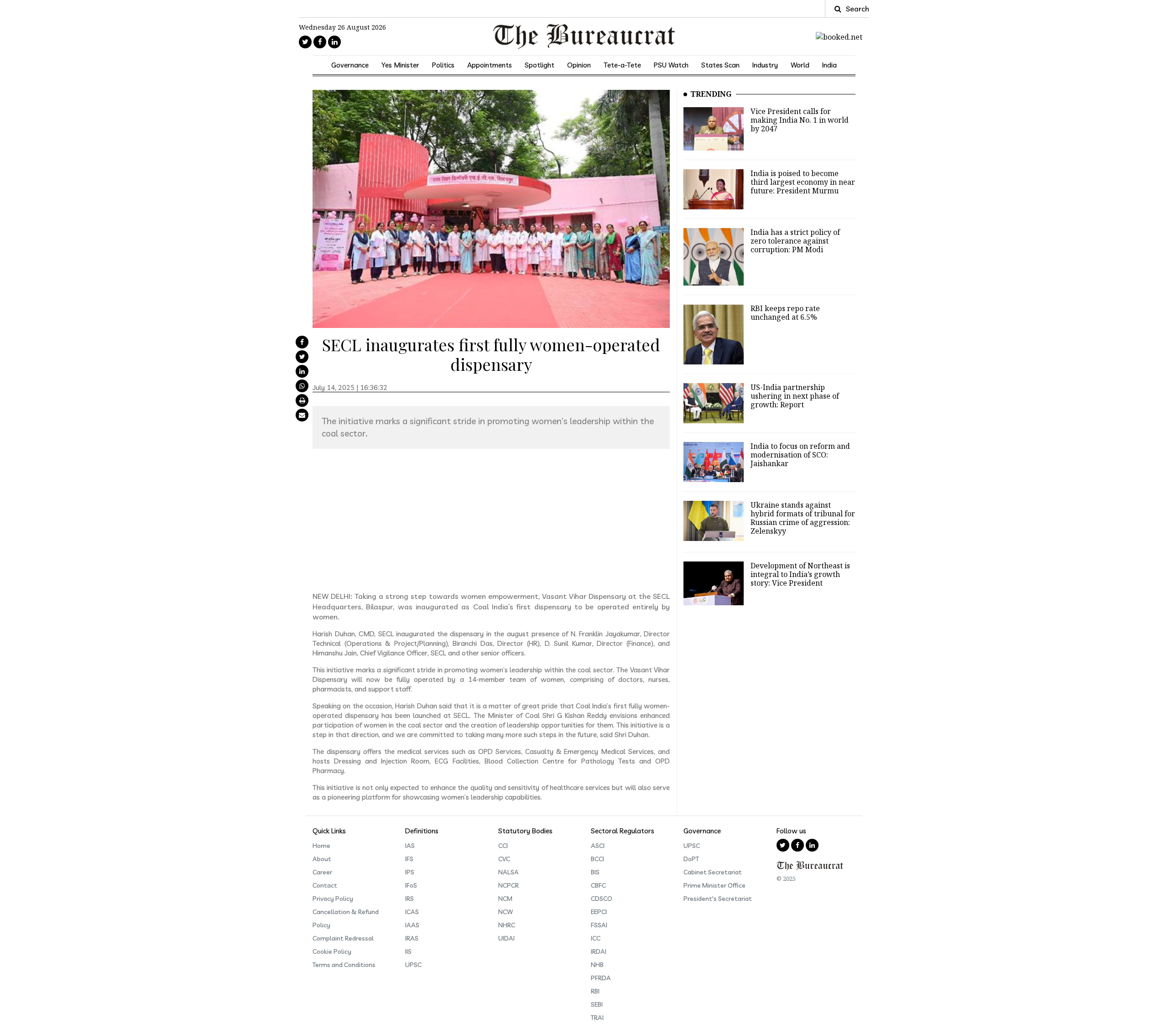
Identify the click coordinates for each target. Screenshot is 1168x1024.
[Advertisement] (491, 520)
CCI (503, 846)
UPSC (413, 965)
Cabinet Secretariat (712, 872)
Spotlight (539, 65)
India (829, 65)
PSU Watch (671, 65)
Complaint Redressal (343, 938)
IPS (409, 872)
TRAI (597, 1018)
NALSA (508, 872)
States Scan (720, 65)
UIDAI (506, 938)
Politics (443, 65)
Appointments (489, 65)
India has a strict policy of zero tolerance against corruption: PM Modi (795, 241)
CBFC (598, 885)
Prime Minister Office (714, 885)
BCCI (597, 859)
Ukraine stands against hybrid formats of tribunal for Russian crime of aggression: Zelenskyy (803, 518)
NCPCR (508, 885)
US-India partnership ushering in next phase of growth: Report (795, 396)
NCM (505, 898)
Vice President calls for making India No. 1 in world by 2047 (800, 120)
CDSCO (601, 898)
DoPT (691, 859)
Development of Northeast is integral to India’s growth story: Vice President (800, 574)
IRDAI (598, 951)
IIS (408, 951)
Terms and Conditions (344, 965)
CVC (504, 859)
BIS (595, 872)
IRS (409, 898)
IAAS (412, 925)
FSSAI (599, 925)
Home (321, 846)
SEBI (597, 1004)
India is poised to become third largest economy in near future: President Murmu (803, 182)
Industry (765, 65)
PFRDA (601, 978)
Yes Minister (400, 65)
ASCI (598, 846)
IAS (410, 846)
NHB (597, 965)
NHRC (506, 925)
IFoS (411, 885)
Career (322, 872)
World (800, 65)
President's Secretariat (717, 898)
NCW (505, 912)
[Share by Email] (302, 415)
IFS (409, 859)
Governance (350, 65)
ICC (595, 938)
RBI (595, 991)
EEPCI (599, 912)
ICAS (412, 912)
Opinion (579, 65)
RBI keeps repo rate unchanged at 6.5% (785, 312)
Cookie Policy (332, 951)
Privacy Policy (333, 898)
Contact (325, 885)
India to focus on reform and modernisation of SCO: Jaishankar (800, 454)
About (322, 859)
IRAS (411, 938)
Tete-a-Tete (622, 65)
